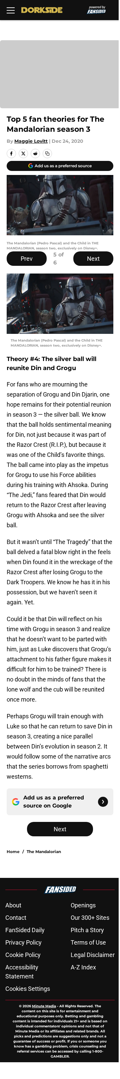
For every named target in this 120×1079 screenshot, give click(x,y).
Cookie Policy (23, 954)
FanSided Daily (25, 930)
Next (93, 258)
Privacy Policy (23, 942)
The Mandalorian (44, 851)
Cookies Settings (27, 988)
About (13, 905)
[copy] (47, 153)
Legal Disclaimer (93, 954)
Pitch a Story (87, 930)
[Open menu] (11, 10)
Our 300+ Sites (90, 917)
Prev (27, 258)
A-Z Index (83, 967)
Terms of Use (88, 942)
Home (13, 851)
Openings (83, 905)
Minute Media (44, 1006)
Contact (15, 917)
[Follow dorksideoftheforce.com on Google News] (103, 802)
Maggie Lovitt (31, 141)
